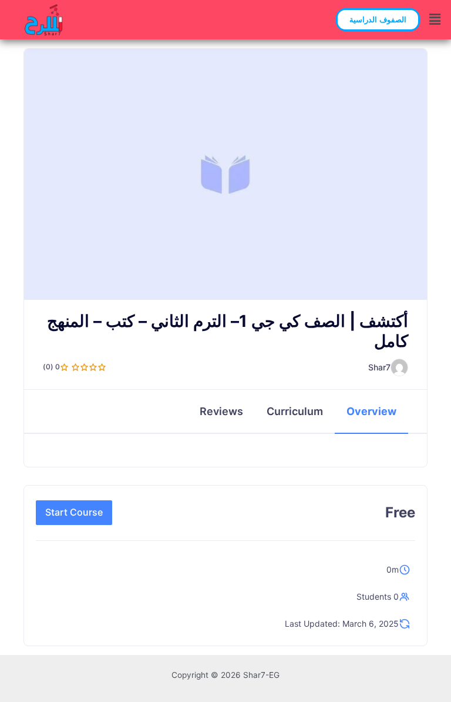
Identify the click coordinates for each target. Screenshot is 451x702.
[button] (378, 19)
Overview (371, 411)
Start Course (74, 512)
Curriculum (295, 411)
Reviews (221, 411)
